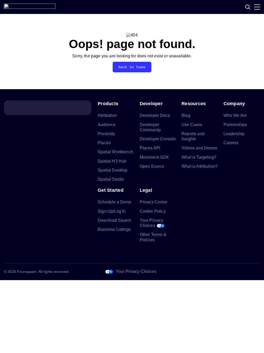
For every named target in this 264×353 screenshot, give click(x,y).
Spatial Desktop (112, 170)
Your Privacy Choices (136, 271)
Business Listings (114, 229)
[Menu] (257, 7)
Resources (194, 103)
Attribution (107, 115)
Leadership (234, 134)
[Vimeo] (245, 272)
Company (234, 103)
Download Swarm (114, 220)
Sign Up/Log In (112, 211)
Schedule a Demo (114, 202)
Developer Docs (155, 115)
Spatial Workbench (115, 152)
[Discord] (232, 272)
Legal (146, 190)
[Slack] (257, 272)
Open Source (152, 166)
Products (108, 103)
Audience (107, 124)
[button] (247, 7)
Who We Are (235, 115)
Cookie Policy (153, 211)
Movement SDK (154, 157)
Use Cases (192, 124)
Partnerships (235, 124)
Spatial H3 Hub (112, 161)
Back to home (132, 67)
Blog (186, 115)
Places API (150, 148)
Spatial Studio (111, 179)
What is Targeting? (199, 157)
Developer (151, 103)
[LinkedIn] (207, 272)
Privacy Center (153, 202)
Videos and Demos (199, 148)
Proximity (106, 134)
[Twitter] (220, 272)
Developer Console (158, 139)
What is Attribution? (200, 166)
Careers (231, 143)
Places (104, 143)
